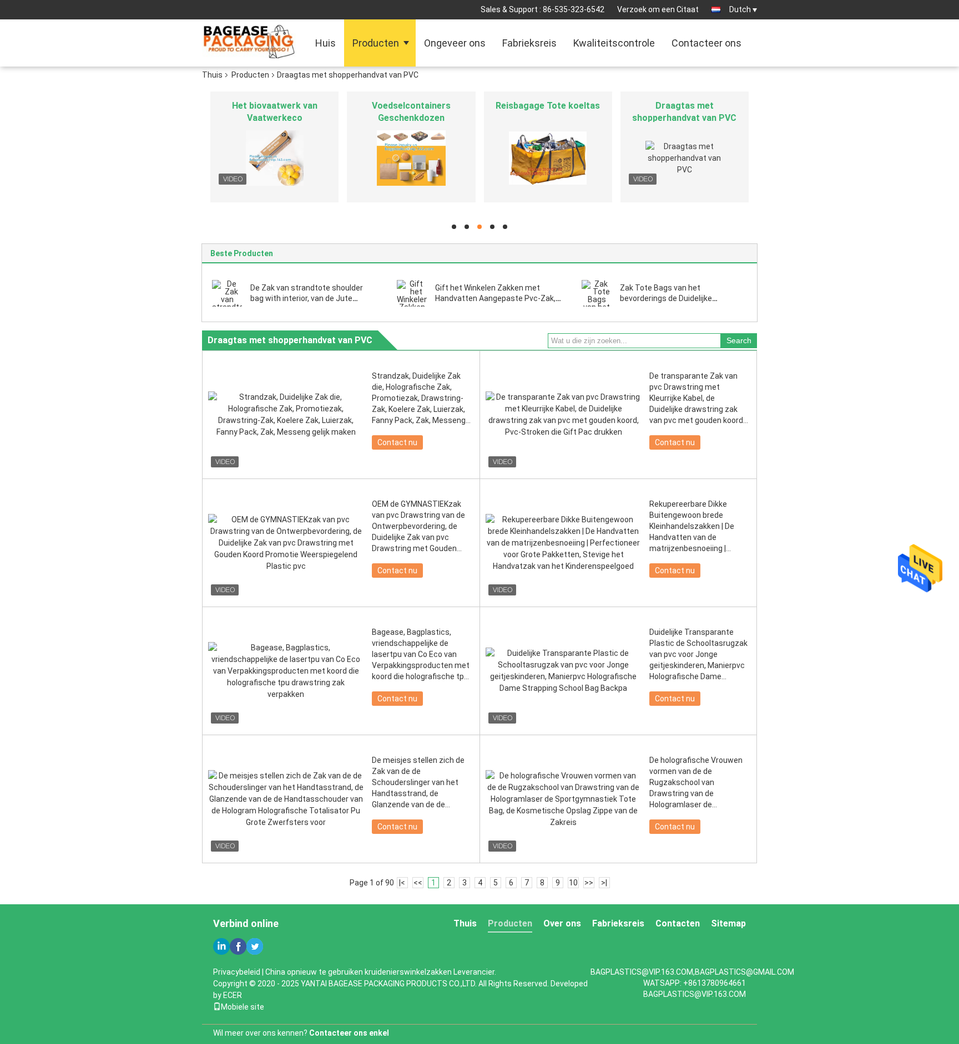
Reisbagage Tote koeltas (548, 105)
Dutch (740, 9)
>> (588, 882)
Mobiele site (242, 1006)
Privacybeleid (236, 971)
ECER (232, 995)
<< (417, 882)
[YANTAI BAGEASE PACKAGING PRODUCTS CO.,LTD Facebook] (238, 946)
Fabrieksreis (529, 43)
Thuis (212, 74)
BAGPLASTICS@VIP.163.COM (694, 994)
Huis (325, 43)
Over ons (562, 923)
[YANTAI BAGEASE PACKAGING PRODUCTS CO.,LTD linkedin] (221, 946)
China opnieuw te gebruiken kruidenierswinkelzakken (358, 971)
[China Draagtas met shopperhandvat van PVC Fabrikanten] (684, 158)
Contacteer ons (706, 43)
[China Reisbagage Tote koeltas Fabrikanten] (548, 158)
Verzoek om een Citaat (658, 9)
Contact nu (397, 442)
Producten (375, 43)
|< (402, 882)
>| (604, 882)
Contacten (677, 923)
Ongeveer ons (455, 43)
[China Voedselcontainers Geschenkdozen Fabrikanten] (411, 158)
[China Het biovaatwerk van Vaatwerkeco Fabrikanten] (274, 158)
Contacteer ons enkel (349, 1032)
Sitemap (728, 923)
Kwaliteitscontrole (614, 43)
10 (573, 882)
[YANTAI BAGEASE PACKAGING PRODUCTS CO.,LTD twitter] (254, 946)
